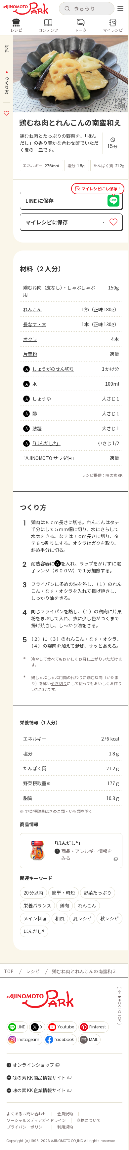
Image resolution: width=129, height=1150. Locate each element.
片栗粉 (30, 354)
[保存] (6, 112)
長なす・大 (34, 324)
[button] (86, 8)
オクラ (30, 339)
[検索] (67, 9)
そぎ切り (59, 683)
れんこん (32, 309)
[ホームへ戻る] (25, 8)
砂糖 (37, 428)
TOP (9, 971)
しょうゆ (41, 398)
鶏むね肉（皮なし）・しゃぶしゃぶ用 (59, 291)
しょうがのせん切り (53, 368)
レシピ (33, 971)
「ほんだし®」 (46, 443)
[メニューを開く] (120, 9)
